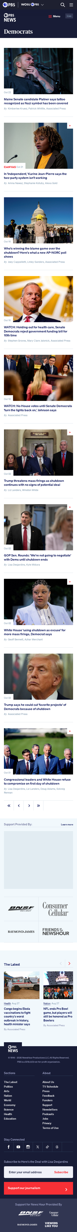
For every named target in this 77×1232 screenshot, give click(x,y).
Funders (47, 1100)
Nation (47, 1003)
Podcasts (48, 1114)
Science (9, 1109)
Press (46, 1091)
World (7, 1100)
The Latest (12, 964)
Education (10, 1118)
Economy (9, 1105)
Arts (6, 1091)
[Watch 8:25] (38, 602)
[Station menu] (42, 5)
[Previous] (61, 963)
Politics (8, 1086)
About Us (48, 1082)
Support (47, 1105)
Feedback (48, 1095)
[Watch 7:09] (38, 751)
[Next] (69, 963)
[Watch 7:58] (38, 527)
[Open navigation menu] (71, 4)
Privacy (46, 1123)
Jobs (45, 1118)
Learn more (67, 824)
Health (7, 1003)
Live (69, 16)
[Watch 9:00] (38, 146)
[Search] (62, 5)
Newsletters (49, 1109)
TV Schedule (50, 1086)
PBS (9, 4)
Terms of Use (50, 1128)
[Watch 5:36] (38, 452)
